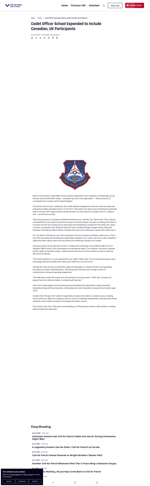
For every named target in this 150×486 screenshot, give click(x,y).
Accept (8, 481)
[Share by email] (32, 38)
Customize (22, 481)
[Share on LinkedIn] (49, 38)
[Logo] (14, 5)
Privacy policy (15, 474)
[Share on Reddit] (53, 38)
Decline (35, 481)
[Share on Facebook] (36, 38)
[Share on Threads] (45, 38)
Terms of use (28, 474)
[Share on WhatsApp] (57, 38)
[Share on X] (40, 38)
